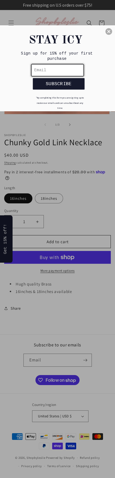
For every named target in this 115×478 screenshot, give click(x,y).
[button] (109, 31)
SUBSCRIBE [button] (59, 83)
